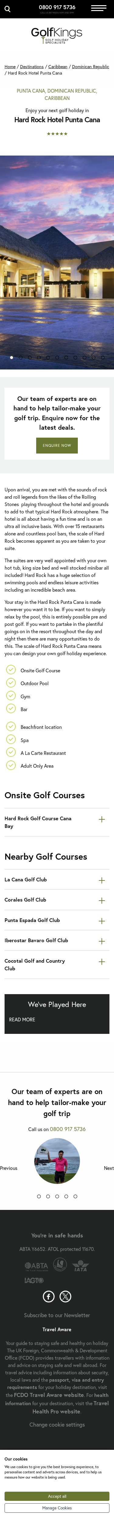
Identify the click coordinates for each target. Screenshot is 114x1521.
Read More (22, 1019)
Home (10, 66)
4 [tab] (39, 359)
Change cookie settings (57, 1424)
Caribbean (57, 66)
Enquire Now (57, 445)
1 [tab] (12, 359)
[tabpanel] (57, 262)
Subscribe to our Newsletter (57, 1315)
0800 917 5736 (57, 7)
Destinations (32, 66)
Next (109, 1168)
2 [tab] (21, 359)
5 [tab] (48, 359)
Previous (8, 1168)
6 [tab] (57, 359)
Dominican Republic (90, 66)
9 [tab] (84, 359)
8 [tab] (75, 359)
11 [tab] (103, 359)
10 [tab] (94, 359)
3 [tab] (30, 359)
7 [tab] (66, 359)
